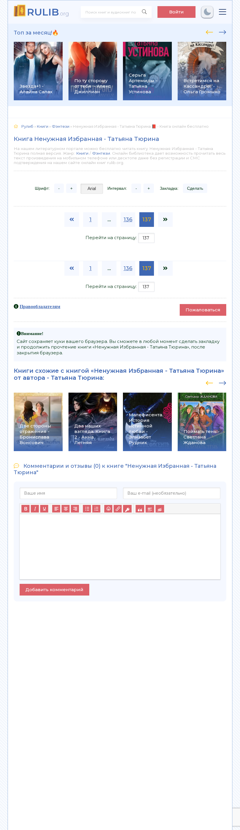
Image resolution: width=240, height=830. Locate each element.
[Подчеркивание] (44, 509)
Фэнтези (101, 153)
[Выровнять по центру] (65, 509)
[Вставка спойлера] (149, 509)
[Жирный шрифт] (25, 509)
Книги (82, 153)
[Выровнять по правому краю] (75, 509)
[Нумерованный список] (96, 509)
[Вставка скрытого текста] (159, 509)
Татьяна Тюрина (77, 377)
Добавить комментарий (54, 589)
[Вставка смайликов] (108, 509)
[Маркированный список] (87, 509)
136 (128, 219)
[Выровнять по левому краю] (56, 509)
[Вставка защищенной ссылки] (127, 509)
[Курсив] (35, 509)
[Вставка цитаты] (140, 509)
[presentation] (209, 31)
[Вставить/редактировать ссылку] (118, 509)
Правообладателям (40, 306)
